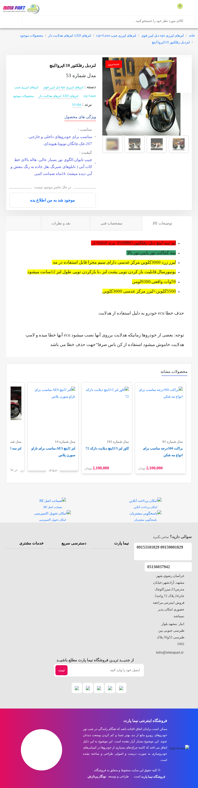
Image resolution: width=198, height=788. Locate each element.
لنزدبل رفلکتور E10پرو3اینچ (171, 42)
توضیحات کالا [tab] (163, 223)
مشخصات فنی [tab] (112, 223)
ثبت (61, 670)
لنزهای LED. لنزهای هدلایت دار (69, 35)
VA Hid (76, 105)
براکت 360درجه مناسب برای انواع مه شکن (163, 451)
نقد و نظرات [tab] (61, 223)
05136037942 (159, 567)
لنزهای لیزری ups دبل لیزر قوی (162, 35)
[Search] (190, 21)
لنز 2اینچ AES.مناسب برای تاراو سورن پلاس (53, 451)
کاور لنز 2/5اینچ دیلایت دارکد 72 (107, 448)
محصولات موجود (31, 35)
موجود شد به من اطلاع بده (52, 200)
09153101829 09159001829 (160, 547)
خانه (192, 35)
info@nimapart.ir (170, 652)
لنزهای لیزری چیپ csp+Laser (116, 35)
